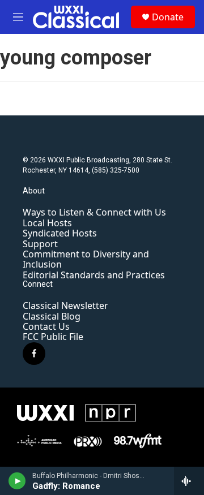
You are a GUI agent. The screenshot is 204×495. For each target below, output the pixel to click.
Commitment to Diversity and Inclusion (86, 259)
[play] (17, 481)
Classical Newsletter (65, 305)
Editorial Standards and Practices (94, 275)
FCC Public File (53, 336)
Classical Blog (51, 316)
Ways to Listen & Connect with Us (94, 212)
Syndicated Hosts (60, 233)
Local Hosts (47, 223)
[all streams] (189, 481)
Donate (168, 17)
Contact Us (46, 326)
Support (40, 244)
